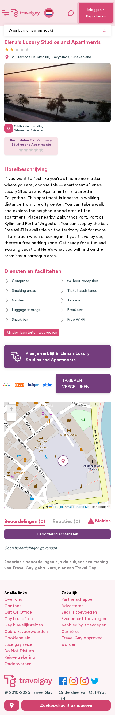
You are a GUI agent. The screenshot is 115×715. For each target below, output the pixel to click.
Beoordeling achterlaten (57, 534)
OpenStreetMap (79, 506)
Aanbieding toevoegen (83, 625)
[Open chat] (71, 13)
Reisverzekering (19, 657)
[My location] (11, 705)
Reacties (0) (66, 521)
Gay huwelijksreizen (23, 625)
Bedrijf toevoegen (79, 612)
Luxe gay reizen (19, 644)
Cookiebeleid (17, 638)
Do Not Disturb (19, 651)
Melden (103, 521)
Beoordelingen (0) (24, 521)
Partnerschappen (78, 599)
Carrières (70, 631)
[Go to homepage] (25, 13)
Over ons (13, 599)
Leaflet (57, 506)
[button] (63, 460)
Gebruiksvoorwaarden (26, 631)
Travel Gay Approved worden (82, 641)
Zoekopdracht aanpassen (66, 705)
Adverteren (72, 606)
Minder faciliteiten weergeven (31, 332)
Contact (12, 606)
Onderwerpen (18, 664)
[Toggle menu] (5, 13)
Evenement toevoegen (83, 619)
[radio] (6, 49)
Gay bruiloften (18, 619)
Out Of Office (18, 612)
